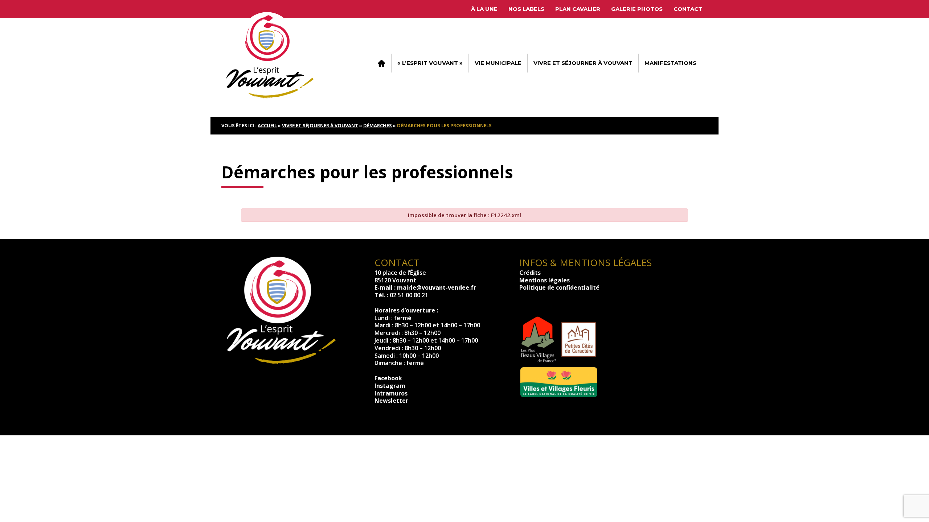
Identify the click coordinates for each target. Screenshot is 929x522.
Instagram (390, 386)
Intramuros (391, 393)
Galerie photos (637, 8)
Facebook (388, 378)
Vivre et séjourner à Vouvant (583, 62)
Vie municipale (498, 62)
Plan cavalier (577, 8)
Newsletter (391, 401)
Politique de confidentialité (559, 287)
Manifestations (670, 62)
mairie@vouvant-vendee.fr (436, 287)
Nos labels (526, 8)
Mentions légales (544, 280)
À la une (484, 8)
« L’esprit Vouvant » (430, 62)
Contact (688, 8)
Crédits (530, 273)
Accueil (381, 63)
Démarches (377, 125)
